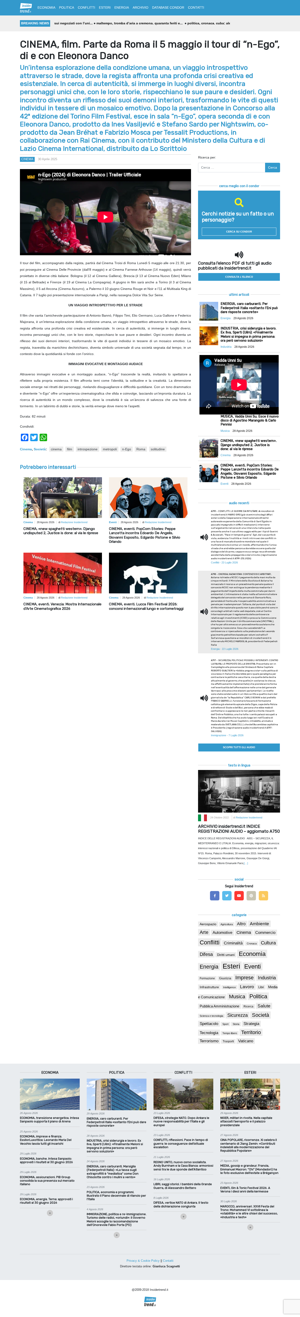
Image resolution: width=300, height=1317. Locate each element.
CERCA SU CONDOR (239, 231)
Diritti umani (226, 955)
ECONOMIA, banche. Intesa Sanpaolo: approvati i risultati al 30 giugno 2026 (46, 1160)
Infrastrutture (209, 987)
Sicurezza (237, 1015)
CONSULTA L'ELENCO (239, 276)
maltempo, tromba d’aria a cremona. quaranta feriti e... (99, 23)
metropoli (110, 449)
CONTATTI (196, 7)
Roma (140, 449)
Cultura (268, 942)
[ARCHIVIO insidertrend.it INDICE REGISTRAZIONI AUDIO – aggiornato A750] (239, 791)
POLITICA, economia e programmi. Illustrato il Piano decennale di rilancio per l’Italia (116, 1195)
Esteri (231, 966)
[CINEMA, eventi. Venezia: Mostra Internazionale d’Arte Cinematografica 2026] (62, 577)
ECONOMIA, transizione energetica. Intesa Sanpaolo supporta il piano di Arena (49, 1119)
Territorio (251, 1032)
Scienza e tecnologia (211, 1015)
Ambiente (259, 923)
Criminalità (233, 943)
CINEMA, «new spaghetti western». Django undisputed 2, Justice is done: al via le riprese (60, 531)
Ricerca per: (207, 157)
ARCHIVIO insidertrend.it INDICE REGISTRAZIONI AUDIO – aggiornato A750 (239, 829)
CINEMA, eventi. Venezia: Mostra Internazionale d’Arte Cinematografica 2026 (62, 606)
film (69, 449)
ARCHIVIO (140, 7)
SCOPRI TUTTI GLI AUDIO (239, 747)
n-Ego (126, 449)
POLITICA (66, 7)
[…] (246, 863)
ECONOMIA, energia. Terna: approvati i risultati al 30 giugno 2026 (46, 1200)
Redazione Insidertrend (74, 522)
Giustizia (225, 978)
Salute (264, 1005)
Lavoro (247, 986)
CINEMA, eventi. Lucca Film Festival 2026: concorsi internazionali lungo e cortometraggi (146, 606)
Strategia (251, 1023)
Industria (267, 977)
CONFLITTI (86, 7)
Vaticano (245, 1041)
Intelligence (229, 987)
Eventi (252, 966)
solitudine (158, 449)
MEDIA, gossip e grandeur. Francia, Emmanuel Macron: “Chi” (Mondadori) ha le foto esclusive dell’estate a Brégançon (249, 1169)
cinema (56, 449)
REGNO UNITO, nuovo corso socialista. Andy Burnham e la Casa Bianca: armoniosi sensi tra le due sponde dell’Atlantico (183, 1165)
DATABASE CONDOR (168, 7)
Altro (241, 923)
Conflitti (210, 942)
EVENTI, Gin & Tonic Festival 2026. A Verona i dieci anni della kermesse (245, 1189)
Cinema (27, 159)
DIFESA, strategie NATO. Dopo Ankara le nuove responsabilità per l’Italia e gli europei (181, 1121)
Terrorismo (209, 1041)
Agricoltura (227, 924)
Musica (237, 996)
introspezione (88, 449)
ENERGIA (121, 7)
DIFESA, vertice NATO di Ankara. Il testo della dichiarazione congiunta (181, 1204)
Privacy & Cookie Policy (143, 1260)
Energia (209, 967)
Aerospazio (208, 924)
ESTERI (105, 7)
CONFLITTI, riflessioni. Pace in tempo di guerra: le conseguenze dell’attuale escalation (181, 1143)
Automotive (222, 932)
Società (40, 449)
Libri (261, 987)
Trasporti (228, 1041)
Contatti (168, 1260)
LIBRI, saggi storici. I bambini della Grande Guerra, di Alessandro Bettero (183, 1185)
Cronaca (252, 943)
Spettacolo (209, 1023)
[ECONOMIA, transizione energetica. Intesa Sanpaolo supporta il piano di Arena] (50, 1094)
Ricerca (248, 1006)
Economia (252, 953)
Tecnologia (209, 1032)
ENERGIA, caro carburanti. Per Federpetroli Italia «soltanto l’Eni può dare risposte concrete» (116, 1122)
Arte (204, 932)
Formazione (207, 978)
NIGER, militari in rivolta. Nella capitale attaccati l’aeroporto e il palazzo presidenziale (246, 1121)
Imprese (244, 977)
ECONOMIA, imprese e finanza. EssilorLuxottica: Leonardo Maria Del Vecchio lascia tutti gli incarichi (45, 1140)
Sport (225, 1024)
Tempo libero (229, 1033)
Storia (236, 1024)
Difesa (206, 954)
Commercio (265, 932)
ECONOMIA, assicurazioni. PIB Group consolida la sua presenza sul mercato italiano (47, 1180)
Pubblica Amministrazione (219, 1006)
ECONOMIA (46, 7)
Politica (258, 996)
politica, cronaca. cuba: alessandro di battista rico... (189, 23)
